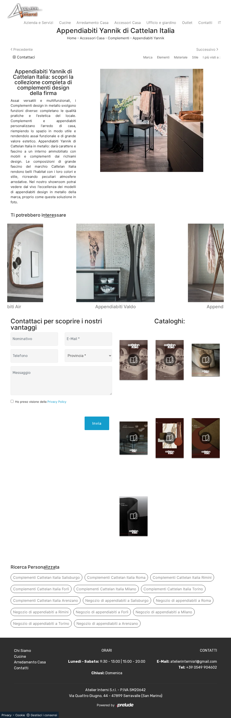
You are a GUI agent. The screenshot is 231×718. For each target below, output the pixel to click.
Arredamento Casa (92, 22)
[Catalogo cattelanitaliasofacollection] (169, 360)
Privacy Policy (56, 401)
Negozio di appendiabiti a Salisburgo (117, 600)
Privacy (7, 715)
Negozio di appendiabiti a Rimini (41, 612)
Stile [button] (195, 57)
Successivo (206, 49)
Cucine (65, 22)
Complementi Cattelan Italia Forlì (41, 589)
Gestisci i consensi (44, 715)
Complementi (118, 38)
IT (219, 22)
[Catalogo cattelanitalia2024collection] (133, 516)
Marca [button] (147, 57)
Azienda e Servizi (38, 22)
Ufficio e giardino (161, 22)
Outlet (187, 22)
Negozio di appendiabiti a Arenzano (107, 623)
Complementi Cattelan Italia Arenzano (45, 600)
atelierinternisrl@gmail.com (193, 661)
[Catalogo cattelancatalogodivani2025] (133, 360)
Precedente (22, 49)
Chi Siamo (22, 651)
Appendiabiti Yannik (148, 38)
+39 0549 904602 (201, 667)
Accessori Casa (127, 22)
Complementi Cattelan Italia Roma (116, 577)
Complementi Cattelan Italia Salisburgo (46, 577)
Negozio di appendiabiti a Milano (164, 612)
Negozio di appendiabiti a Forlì (102, 612)
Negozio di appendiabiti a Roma (183, 600)
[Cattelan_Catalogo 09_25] (205, 360)
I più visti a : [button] (211, 57)
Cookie (20, 715)
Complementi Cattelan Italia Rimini (182, 577)
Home (71, 38)
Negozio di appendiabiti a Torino (41, 623)
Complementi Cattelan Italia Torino (173, 589)
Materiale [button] (180, 57)
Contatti (205, 22)
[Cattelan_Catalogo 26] (133, 438)
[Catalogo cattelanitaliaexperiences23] (169, 438)
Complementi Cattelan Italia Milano (106, 589)
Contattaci (25, 57)
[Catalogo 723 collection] (205, 438)
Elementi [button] (163, 57)
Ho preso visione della (40, 401)
